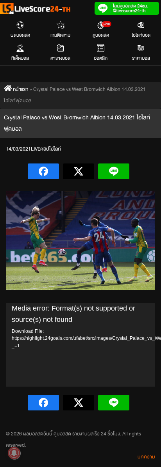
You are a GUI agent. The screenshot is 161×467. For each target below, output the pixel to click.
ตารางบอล (60, 58)
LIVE (35, 149)
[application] (80, 345)
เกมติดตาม (60, 35)
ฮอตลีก (100, 58)
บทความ (146, 457)
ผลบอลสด (20, 35)
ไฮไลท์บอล (141, 35)
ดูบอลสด (101, 30)
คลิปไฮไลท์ (50, 149)
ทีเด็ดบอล (20, 58)
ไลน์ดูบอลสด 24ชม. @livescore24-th (130, 8)
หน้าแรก (20, 89)
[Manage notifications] (14, 453)
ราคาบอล (141, 58)
